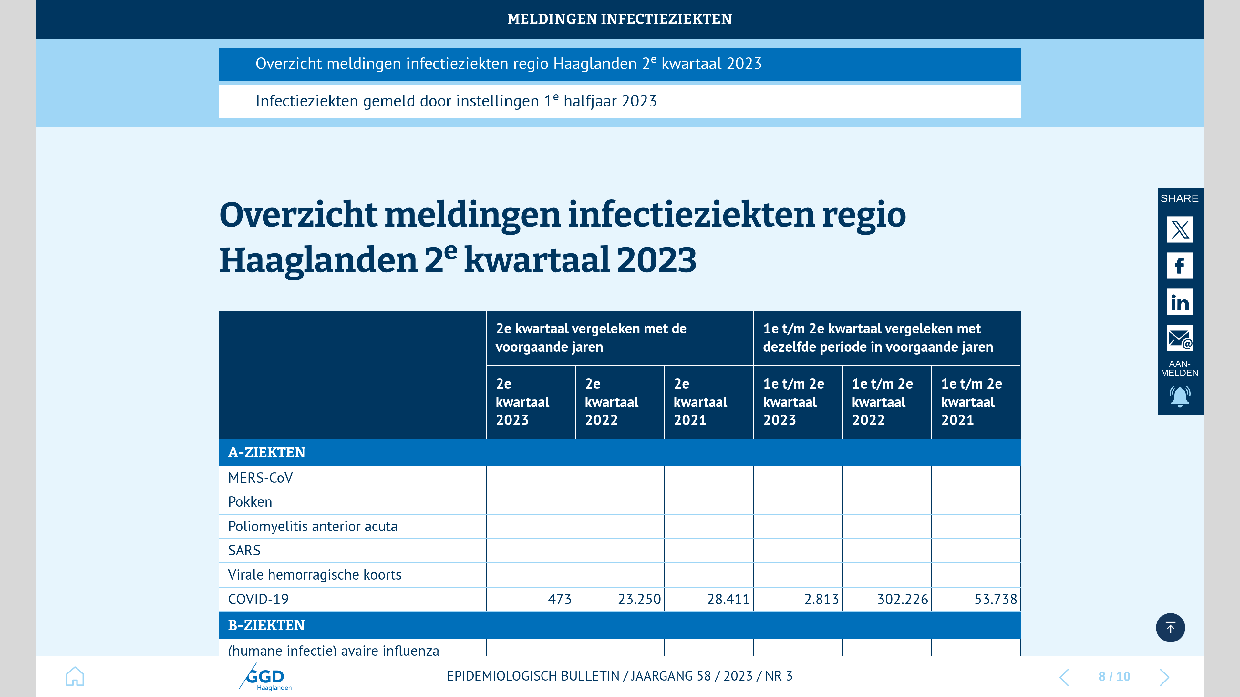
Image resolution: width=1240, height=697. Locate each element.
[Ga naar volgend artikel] (1164, 676)
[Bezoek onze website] (264, 676)
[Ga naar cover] (75, 676)
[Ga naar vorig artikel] (1064, 676)
